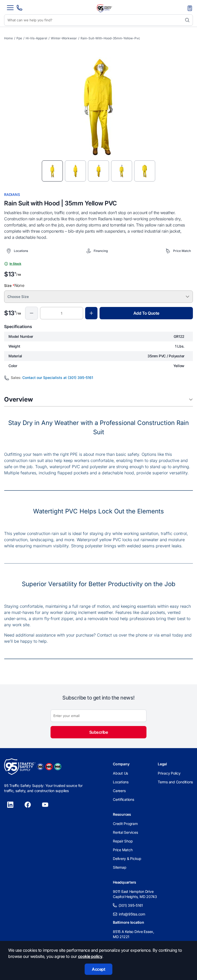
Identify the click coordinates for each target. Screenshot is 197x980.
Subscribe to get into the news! (98, 698)
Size (14, 285)
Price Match (122, 850)
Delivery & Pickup (127, 858)
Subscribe (98, 732)
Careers (119, 790)
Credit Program (125, 823)
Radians (12, 194)
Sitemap (119, 867)
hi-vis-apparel (36, 38)
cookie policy (90, 956)
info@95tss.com (132, 914)
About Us (120, 773)
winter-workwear (64, 38)
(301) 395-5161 (131, 905)
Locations (121, 782)
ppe (19, 38)
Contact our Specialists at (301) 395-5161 (57, 377)
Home (8, 38)
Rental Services (125, 832)
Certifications (123, 799)
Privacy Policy (169, 773)
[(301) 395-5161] (19, 9)
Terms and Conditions (175, 782)
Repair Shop (123, 841)
